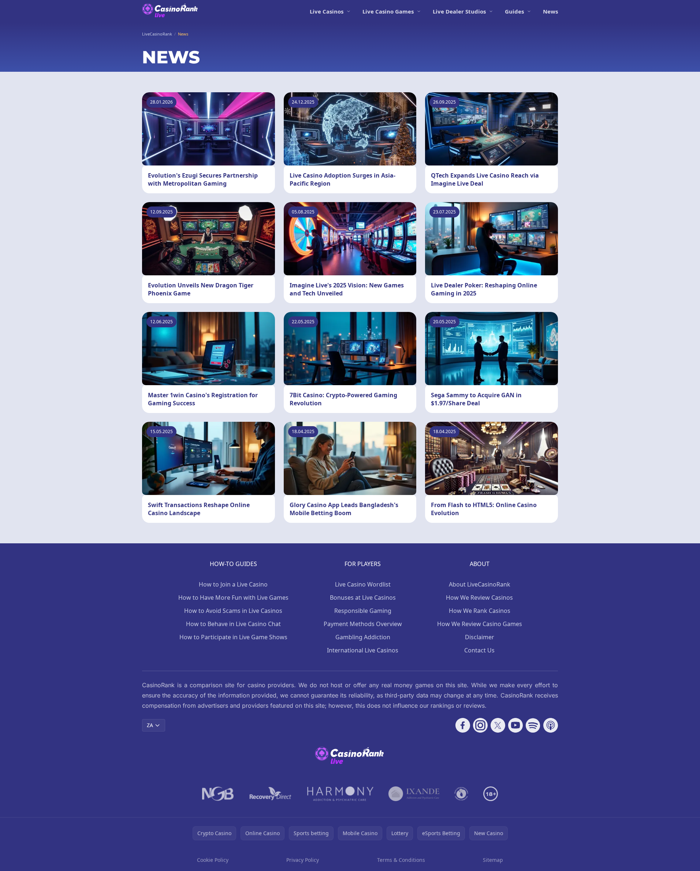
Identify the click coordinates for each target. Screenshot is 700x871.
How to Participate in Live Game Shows (233, 637)
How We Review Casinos (479, 597)
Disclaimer (479, 637)
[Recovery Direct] (271, 793)
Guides (514, 11)
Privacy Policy (302, 859)
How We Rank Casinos (479, 611)
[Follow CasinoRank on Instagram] (480, 725)
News (550, 11)
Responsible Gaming (362, 611)
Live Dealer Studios (459, 11)
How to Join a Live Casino (233, 584)
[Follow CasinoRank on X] (498, 725)
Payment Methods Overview (363, 624)
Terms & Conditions (401, 859)
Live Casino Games (388, 11)
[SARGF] (461, 793)
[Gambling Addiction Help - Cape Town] (413, 793)
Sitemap (493, 859)
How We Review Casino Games (479, 624)
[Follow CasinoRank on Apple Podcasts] (550, 725)
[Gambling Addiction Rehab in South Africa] (340, 793)
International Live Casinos (362, 650)
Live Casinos (326, 11)
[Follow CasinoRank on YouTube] (515, 725)
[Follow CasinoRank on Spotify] (533, 725)
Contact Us (479, 650)
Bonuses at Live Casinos (363, 597)
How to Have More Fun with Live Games (233, 597)
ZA (150, 725)
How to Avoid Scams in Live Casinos (233, 611)
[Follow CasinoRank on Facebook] (462, 725)
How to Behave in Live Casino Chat (233, 624)
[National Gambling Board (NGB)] (218, 793)
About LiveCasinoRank (479, 584)
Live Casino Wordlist (363, 584)
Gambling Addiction (362, 637)
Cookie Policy (212, 859)
